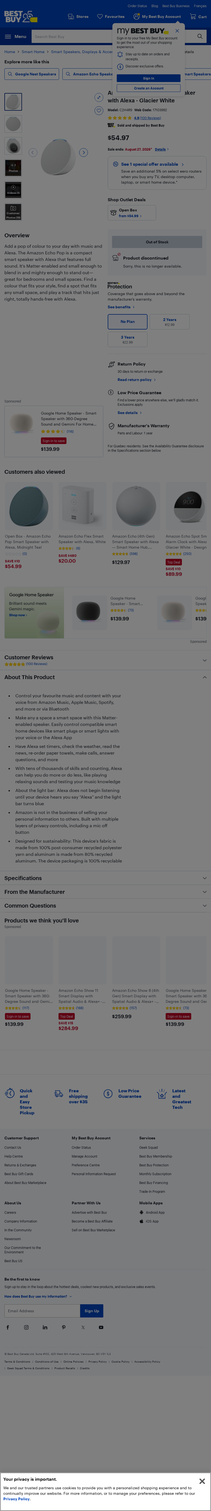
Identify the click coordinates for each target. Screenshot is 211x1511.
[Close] (202, 1481)
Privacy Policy (16, 1498)
